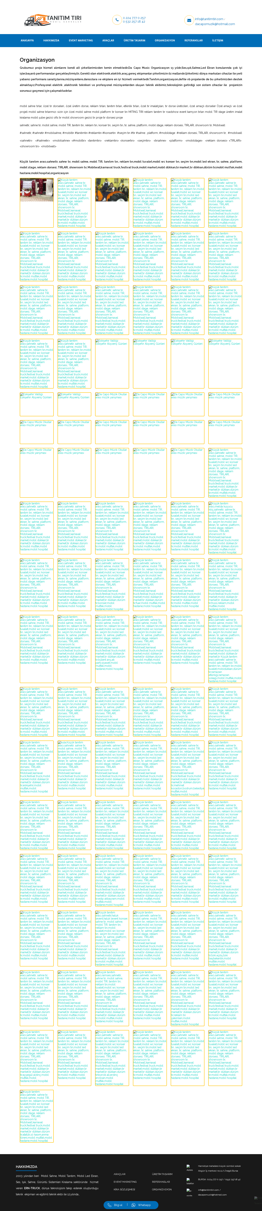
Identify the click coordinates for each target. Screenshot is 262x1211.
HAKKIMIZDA (51, 40)
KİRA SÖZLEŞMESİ (124, 1189)
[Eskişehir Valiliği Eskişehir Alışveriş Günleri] (112, 350)
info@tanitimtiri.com (209, 19)
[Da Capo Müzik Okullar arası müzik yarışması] (112, 404)
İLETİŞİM (217, 40)
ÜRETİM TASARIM (134, 40)
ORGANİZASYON (165, 40)
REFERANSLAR (194, 40)
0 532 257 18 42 (134, 21)
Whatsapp (144, 1205)
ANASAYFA (27, 40)
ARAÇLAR (108, 40)
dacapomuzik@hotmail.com (215, 24)
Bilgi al (118, 1205)
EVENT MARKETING (81, 40)
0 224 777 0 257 (134, 18)
